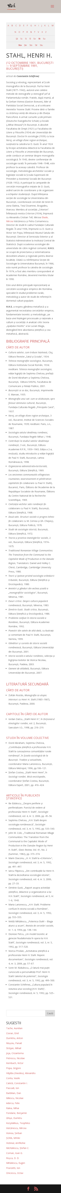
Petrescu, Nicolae (15, 1058)
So (34, 38)
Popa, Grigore (13, 1068)
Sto (30, 45)
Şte (25, 45)
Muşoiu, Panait (14, 1043)
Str (36, 45)
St (39, 38)
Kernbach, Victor (14, 1063)
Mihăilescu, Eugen (15, 1162)
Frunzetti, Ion (13, 1167)
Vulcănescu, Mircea (16, 1128)
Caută (50, 1013)
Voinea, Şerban (14, 1133)
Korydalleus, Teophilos (18, 1123)
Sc (21, 38)
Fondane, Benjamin (16, 1113)
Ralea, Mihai (12, 1108)
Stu (41, 45)
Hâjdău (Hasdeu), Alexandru (20, 1073)
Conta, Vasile (13, 1078)
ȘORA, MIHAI (13, 1138)
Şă (17, 38)
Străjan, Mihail (13, 1048)
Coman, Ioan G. (14, 1153)
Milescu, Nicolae (14, 1098)
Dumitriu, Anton (14, 1038)
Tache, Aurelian (14, 1028)
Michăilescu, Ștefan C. (17, 1148)
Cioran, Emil (12, 1033)
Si (26, 38)
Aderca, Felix (13, 1103)
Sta (19, 45)
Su (44, 38)
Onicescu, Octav (14, 1173)
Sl (30, 38)
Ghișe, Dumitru (14, 1118)
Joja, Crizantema (15, 1053)
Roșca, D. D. (12, 1158)
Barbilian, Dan (13, 1093)
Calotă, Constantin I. (16, 1083)
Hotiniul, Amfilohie (15, 1143)
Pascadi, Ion (12, 1088)
